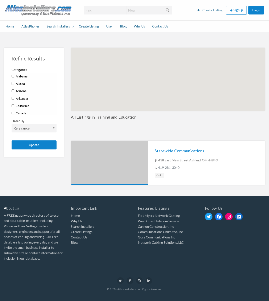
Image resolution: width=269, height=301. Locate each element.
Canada (20, 113)
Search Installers (58, 26)
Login (256, 10)
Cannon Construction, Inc (156, 226)
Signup (238, 10)
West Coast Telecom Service (158, 221)
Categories (19, 70)
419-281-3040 (168, 167)
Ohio (159, 175)
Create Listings (81, 232)
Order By (18, 121)
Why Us (139, 26)
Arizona (20, 91)
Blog (123, 26)
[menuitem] (210, 10)
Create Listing (212, 10)
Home (9, 26)
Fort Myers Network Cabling (159, 215)
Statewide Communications (179, 150)
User (109, 26)
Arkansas (22, 98)
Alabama (21, 76)
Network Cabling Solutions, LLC (161, 242)
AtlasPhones (30, 26)
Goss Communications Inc (156, 237)
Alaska (20, 83)
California (22, 106)
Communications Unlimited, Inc (160, 232)
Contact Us (160, 26)
